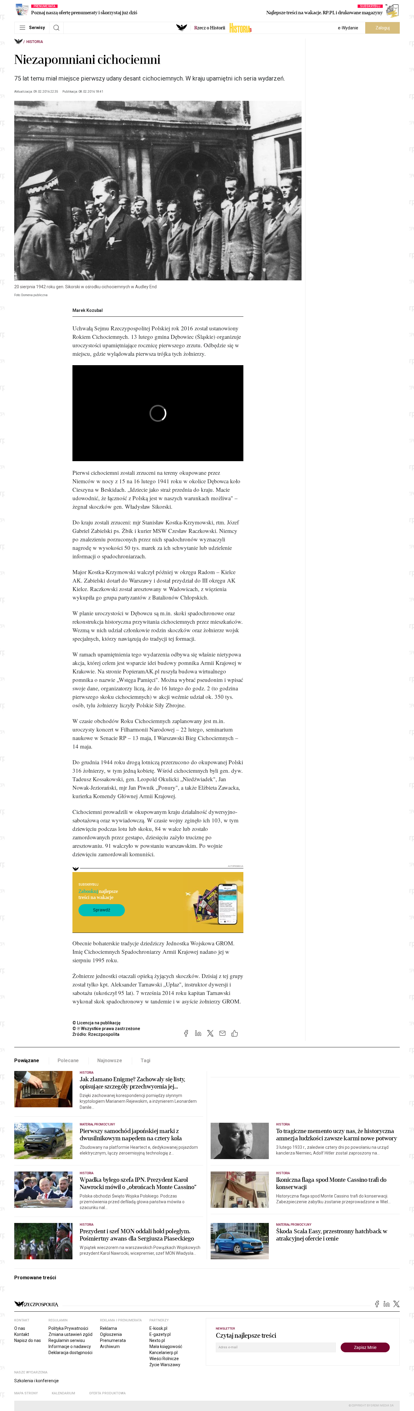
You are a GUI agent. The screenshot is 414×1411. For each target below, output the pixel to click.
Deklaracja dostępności (70, 1352)
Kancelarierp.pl (163, 1352)
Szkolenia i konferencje (36, 1380)
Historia (34, 42)
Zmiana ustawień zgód (70, 1334)
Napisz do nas (27, 1340)
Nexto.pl (157, 1340)
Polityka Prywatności (68, 1328)
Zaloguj (383, 27)
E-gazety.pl (160, 1334)
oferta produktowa (107, 1393)
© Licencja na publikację (96, 1022)
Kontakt (21, 1334)
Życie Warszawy (164, 1364)
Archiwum (110, 1346)
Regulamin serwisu (66, 1340)
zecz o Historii (209, 28)
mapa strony (26, 1393)
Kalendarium (63, 1393)
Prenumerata (113, 1340)
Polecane (68, 1060)
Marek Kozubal (87, 310)
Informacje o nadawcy (69, 1346)
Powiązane (26, 1060)
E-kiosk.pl (158, 1328)
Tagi (145, 1060)
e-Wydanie (348, 27)
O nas (19, 1328)
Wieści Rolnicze (164, 1358)
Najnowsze (109, 1060)
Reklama (108, 1328)
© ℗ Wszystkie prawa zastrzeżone (106, 1028)
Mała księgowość (165, 1346)
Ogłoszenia (111, 1334)
